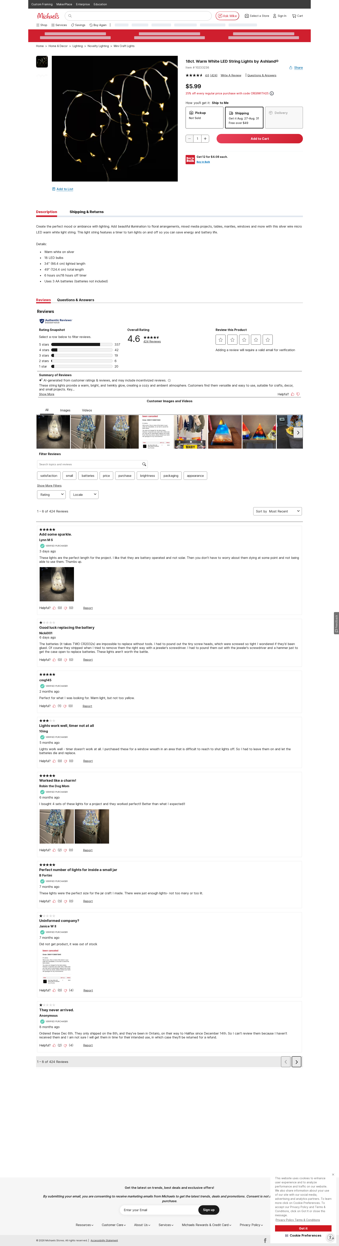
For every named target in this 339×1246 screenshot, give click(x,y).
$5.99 (193, 86)
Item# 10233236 (197, 67)
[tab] (46, 212)
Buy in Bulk (203, 161)
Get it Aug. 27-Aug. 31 (244, 118)
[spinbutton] (197, 139)
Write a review (231, 75)
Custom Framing (42, 4)
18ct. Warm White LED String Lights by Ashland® (232, 61)
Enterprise (83, 4)
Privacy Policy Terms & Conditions (298, 1220)
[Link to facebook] (265, 1240)
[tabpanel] (169, 250)
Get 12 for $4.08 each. (212, 156)
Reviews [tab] (43, 300)
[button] (303, 1235)
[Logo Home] (48, 16)
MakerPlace (64, 4)
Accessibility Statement (104, 1240)
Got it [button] (303, 1228)
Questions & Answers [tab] (75, 300)
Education (100, 4)
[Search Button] (70, 16)
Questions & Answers (261, 75)
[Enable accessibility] (330, 1237)
